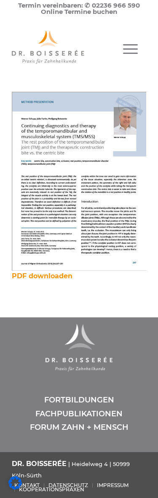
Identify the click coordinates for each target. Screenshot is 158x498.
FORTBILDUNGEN (79, 400)
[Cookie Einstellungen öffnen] (15, 487)
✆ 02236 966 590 (112, 5)
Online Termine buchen (79, 12)
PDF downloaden (42, 276)
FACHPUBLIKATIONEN (79, 413)
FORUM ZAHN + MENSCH (79, 427)
